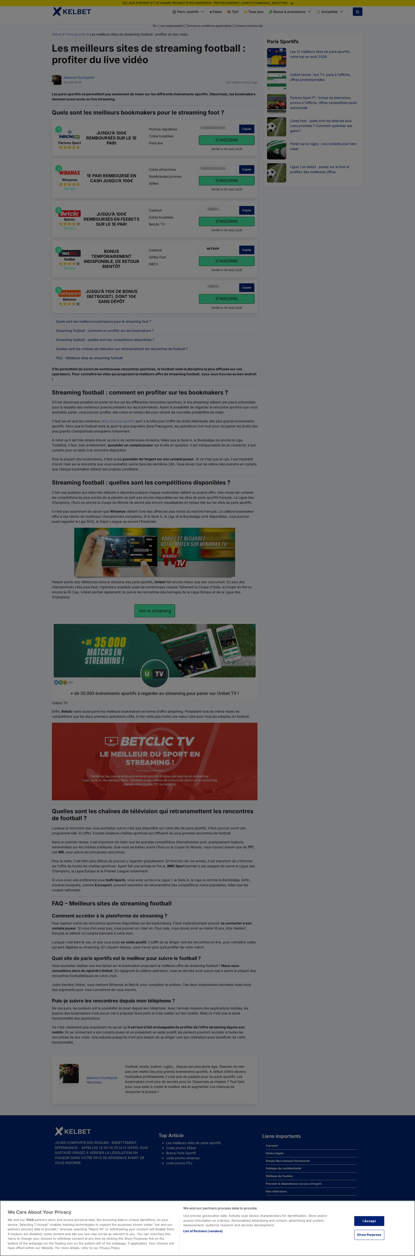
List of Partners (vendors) (203, 1231)
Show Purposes (369, 1235)
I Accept (369, 1221)
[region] (207, 1228)
